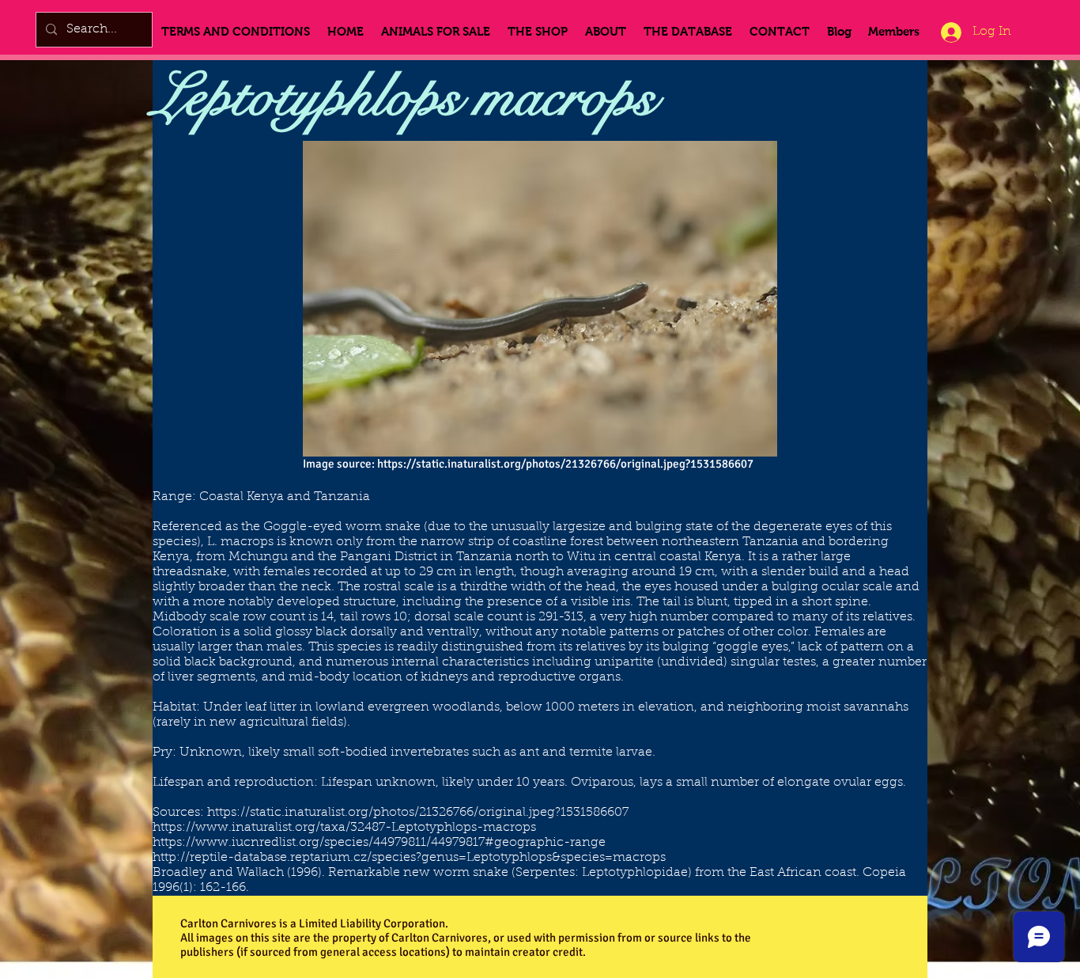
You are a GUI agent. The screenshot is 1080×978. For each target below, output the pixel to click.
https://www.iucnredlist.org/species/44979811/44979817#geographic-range (379, 842)
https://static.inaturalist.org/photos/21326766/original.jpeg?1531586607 (565, 464)
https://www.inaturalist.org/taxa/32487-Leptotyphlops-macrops (344, 827)
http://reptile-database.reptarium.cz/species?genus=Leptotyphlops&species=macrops (409, 857)
